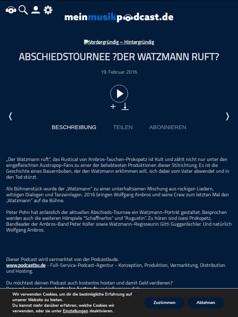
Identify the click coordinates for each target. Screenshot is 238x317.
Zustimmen (164, 303)
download (125, 106)
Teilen (123, 127)
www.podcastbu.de (26, 265)
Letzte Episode (10, 116)
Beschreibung (74, 127)
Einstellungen (75, 311)
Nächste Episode (227, 116)
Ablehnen (205, 303)
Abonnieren (167, 127)
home (11, 9)
